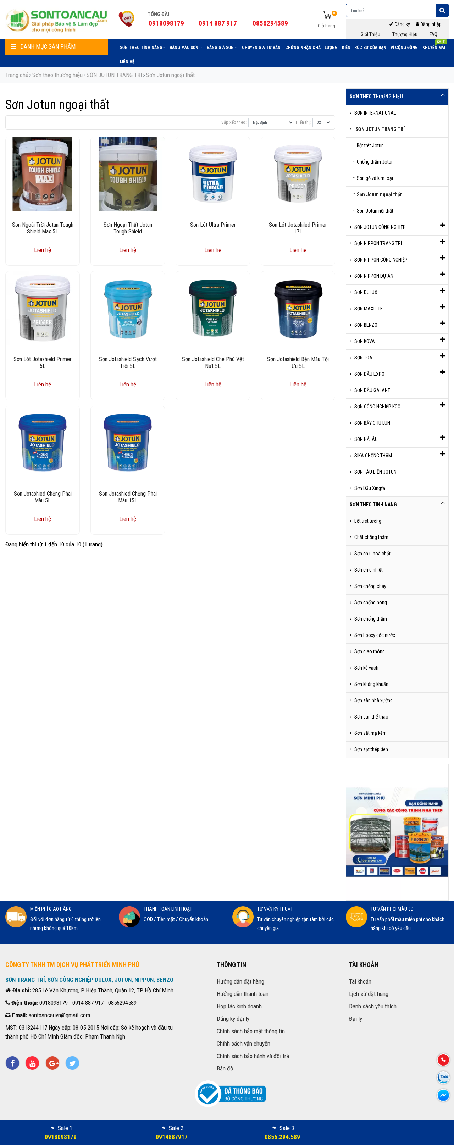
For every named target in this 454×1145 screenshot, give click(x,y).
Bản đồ (225, 1068)
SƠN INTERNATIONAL (375, 113)
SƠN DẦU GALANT (372, 390)
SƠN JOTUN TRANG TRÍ (114, 74)
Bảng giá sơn (221, 47)
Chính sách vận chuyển (243, 1043)
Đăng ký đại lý (233, 1018)
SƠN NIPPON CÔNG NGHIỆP (381, 260)
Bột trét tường (367, 521)
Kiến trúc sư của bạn (364, 47)
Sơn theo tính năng (141, 47)
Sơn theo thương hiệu (57, 74)
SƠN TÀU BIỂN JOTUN (375, 472)
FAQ (433, 34)
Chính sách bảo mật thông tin (251, 1031)
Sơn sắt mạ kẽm (370, 733)
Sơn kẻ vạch (366, 668)
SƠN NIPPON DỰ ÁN (373, 276)
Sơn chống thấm (370, 619)
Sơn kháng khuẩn (371, 684)
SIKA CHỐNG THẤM (373, 455)
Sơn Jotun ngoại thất (170, 74)
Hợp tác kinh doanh (239, 1006)
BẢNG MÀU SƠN (184, 47)
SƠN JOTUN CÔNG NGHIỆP (380, 227)
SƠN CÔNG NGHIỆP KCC (377, 406)
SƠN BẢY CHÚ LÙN (372, 423)
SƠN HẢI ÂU (366, 439)
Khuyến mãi (433, 46)
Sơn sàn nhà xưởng (373, 700)
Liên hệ (127, 61)
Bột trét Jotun (368, 145)
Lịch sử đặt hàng (368, 993)
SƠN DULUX (365, 292)
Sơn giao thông (369, 651)
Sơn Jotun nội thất (373, 210)
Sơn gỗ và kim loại (373, 178)
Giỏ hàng (326, 25)
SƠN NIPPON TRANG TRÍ (378, 243)
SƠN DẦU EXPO (369, 374)
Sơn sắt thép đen (371, 749)
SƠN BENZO (365, 325)
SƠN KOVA (364, 341)
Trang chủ (16, 74)
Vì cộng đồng (404, 47)
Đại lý (355, 1018)
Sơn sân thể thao (371, 717)
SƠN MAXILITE (368, 309)
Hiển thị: (303, 122)
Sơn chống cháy (370, 586)
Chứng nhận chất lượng (311, 47)
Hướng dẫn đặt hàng (240, 981)
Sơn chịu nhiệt (368, 570)
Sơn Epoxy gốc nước (374, 635)
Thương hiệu (404, 34)
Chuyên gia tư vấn (261, 47)
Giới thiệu (370, 34)
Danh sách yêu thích (373, 1006)
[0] (327, 15)
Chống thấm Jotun (373, 161)
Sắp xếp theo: (234, 122)
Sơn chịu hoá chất (372, 553)
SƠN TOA (363, 357)
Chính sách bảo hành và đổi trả (253, 1055)
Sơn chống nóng (370, 602)
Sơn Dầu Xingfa (369, 488)
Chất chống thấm (371, 537)
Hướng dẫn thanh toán (242, 993)
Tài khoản (360, 981)
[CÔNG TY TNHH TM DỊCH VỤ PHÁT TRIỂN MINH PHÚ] (56, 19)
